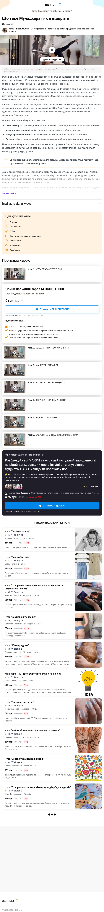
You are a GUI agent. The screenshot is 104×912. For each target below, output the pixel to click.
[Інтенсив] (52, 853)
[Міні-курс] (52, 683)
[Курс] (52, 539)
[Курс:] (52, 655)
